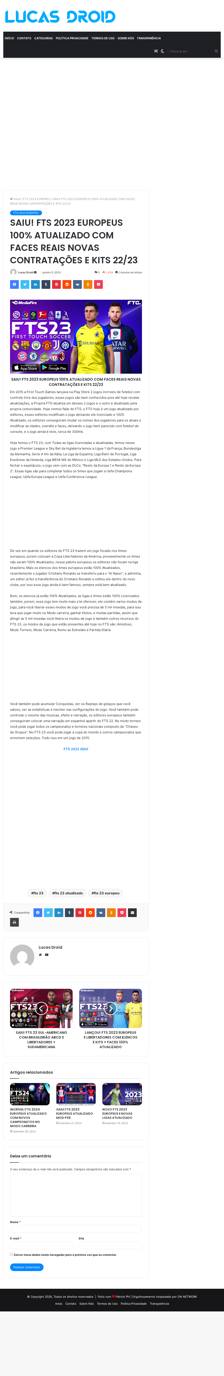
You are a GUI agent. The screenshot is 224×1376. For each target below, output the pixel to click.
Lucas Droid (25, 272)
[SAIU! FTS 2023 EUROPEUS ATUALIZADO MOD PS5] (76, 1094)
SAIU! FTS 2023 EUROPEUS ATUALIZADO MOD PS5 (74, 1113)
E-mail (15, 1238)
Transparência (149, 38)
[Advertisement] (112, 90)
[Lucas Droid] (60, 16)
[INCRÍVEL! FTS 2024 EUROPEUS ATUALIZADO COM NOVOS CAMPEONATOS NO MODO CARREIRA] (30, 1094)
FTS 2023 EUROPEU (37, 199)
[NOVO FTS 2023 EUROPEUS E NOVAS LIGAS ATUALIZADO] (122, 1094)
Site (81, 1238)
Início (9, 38)
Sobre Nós (126, 38)
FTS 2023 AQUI (76, 749)
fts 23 (38, 893)
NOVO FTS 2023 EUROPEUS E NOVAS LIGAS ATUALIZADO (117, 1113)
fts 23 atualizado (68, 893)
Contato (24, 38)
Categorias (43, 38)
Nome (15, 1222)
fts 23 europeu (106, 893)
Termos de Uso (103, 38)
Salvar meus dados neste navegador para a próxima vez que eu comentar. (65, 1254)
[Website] (41, 954)
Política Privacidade (72, 38)
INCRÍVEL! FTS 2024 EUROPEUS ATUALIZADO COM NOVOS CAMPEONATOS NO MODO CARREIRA (28, 1117)
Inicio (58, 1303)
